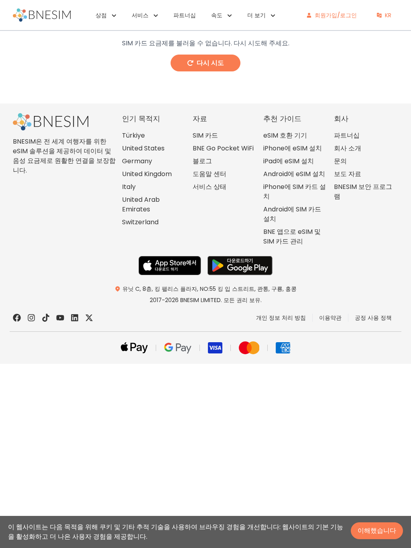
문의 (340, 161)
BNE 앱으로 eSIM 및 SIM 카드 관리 (292, 236)
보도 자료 (347, 174)
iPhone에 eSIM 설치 (292, 148)
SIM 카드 (205, 135)
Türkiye (133, 135)
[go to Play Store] (240, 265)
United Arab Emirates (141, 204)
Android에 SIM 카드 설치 (292, 214)
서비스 (140, 15)
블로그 (202, 161)
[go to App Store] (169, 265)
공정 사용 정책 (373, 318)
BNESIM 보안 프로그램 (363, 191)
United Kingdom (147, 174)
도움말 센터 (209, 174)
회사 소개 (347, 148)
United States (143, 148)
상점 (101, 15)
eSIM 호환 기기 (285, 135)
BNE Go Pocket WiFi (223, 148)
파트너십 (184, 15)
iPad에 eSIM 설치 (288, 161)
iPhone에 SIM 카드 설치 (294, 191)
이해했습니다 (377, 530)
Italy (129, 186)
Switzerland (140, 222)
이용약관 (330, 318)
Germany (137, 161)
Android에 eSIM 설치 (294, 174)
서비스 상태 (209, 186)
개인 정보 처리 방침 (281, 318)
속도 (216, 15)
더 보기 (256, 15)
